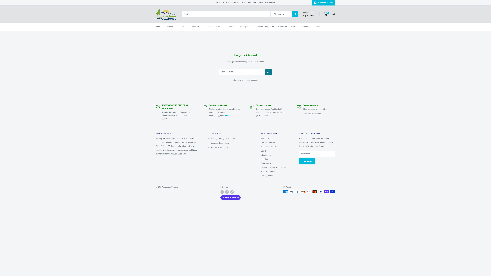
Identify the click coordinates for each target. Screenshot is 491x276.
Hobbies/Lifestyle (264, 27)
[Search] (295, 14)
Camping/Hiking (213, 27)
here (226, 115)
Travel (230, 27)
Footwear (195, 27)
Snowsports (244, 27)
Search (263, 151)
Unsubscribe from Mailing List (273, 167)
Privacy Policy (267, 176)
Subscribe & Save (325, 3)
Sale (293, 27)
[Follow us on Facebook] (222, 192)
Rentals (305, 27)
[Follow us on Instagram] (227, 192)
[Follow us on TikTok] (232, 192)
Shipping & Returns (269, 147)
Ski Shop (316, 27)
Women (170, 27)
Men (158, 27)
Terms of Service (268, 171)
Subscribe (307, 161)
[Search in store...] (268, 72)
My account (308, 15)
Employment (266, 163)
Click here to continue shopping (245, 80)
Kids (182, 27)
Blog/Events (266, 155)
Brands (281, 27)
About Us (265, 138)
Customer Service (268, 142)
